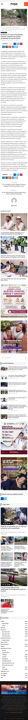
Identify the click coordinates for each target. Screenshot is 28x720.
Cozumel (4, 656)
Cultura (2, 621)
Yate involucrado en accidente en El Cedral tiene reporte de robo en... (20, 547)
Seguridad (3, 671)
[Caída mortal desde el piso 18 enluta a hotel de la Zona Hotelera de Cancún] (4, 384)
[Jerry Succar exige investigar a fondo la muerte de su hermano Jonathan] (4, 377)
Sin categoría (4, 673)
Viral (2, 677)
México (2, 642)
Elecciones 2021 (6, 631)
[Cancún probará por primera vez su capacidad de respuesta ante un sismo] (4, 392)
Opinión (2, 646)
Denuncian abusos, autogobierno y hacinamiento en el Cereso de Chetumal (7, 611)
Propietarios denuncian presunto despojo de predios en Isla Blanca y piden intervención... (6, 564)
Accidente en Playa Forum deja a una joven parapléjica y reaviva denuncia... (20, 564)
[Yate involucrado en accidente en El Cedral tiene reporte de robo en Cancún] (20, 540)
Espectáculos (5, 623)
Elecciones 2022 (6, 634)
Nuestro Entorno (5, 644)
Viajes (3, 625)
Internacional (4, 638)
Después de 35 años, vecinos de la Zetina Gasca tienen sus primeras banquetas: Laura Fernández (13, 256)
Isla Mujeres (5, 658)
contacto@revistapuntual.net (16, 712)
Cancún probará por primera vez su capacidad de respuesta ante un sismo (17, 391)
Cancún (4, 652)
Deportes (3, 627)
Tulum (3, 667)
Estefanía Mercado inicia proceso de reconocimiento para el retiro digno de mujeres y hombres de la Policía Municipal (17, 407)
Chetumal (4, 654)
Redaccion (4, 40)
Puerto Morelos (4, 32)
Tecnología (3, 675)
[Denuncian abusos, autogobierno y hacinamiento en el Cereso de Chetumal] (7, 603)
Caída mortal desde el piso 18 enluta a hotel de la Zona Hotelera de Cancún (17, 383)
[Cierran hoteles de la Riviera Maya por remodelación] (4, 399)
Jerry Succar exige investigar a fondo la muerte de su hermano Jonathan (17, 376)
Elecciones (3, 629)
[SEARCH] (25, 357)
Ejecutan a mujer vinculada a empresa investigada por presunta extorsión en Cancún (7, 548)
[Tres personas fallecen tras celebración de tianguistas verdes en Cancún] (14, 577)
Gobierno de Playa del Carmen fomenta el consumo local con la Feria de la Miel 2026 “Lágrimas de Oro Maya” (17, 368)
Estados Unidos (6, 640)
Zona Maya (4, 669)
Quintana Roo (4, 648)
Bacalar (4, 650)
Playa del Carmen (6, 663)
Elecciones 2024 (6, 636)
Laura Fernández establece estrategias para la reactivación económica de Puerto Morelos (12, 233)
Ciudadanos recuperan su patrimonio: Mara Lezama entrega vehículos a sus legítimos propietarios (17, 416)
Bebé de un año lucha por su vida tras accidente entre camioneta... (14, 527)
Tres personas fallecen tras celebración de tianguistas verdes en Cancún (13, 589)
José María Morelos (6, 661)
